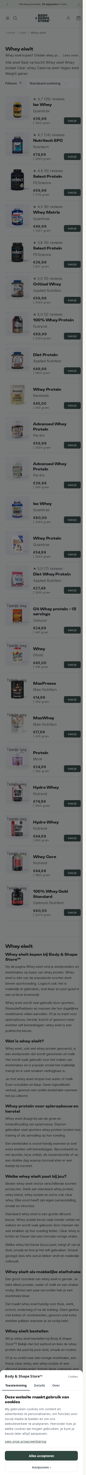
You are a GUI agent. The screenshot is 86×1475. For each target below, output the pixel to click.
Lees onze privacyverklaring (25, 1441)
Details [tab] (39, 1385)
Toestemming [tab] (16, 1385)
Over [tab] (56, 1385)
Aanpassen (41, 1467)
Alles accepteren (41, 1456)
